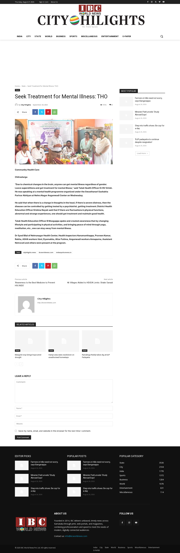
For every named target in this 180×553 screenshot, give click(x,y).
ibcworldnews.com (46, 252)
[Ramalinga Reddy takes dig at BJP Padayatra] (97, 341)
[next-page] (21, 364)
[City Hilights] (17, 104)
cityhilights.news (29, 252)
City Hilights (26, 105)
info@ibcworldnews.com (76, 536)
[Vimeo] (159, 2)
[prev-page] (16, 364)
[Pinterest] (48, 112)
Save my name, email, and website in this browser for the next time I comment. (54, 431)
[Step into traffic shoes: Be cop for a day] (126, 129)
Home (17, 86)
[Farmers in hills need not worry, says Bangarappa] (126, 101)
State (24, 86)
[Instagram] (151, 2)
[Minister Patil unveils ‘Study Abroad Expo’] (126, 115)
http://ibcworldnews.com (46, 303)
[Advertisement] (90, 60)
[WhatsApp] (54, 112)
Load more (141, 153)
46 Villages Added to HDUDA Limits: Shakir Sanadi (90, 282)
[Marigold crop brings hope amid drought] (30, 341)
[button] (161, 36)
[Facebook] (147, 2)
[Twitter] (155, 2)
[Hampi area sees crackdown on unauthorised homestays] (64, 341)
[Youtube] (163, 2)
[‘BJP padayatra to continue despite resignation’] (126, 143)
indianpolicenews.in (63, 252)
